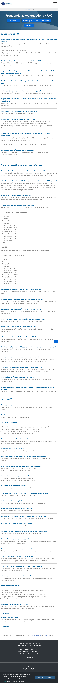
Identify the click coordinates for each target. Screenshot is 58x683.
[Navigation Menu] (55, 3)
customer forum (36, 635)
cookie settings (19, 681)
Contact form (29, 657)
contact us (46, 635)
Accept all (40, 677)
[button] (29, 613)
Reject (50, 677)
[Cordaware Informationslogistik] (6, 4)
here (48, 144)
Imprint (29, 666)
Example (6, 613)
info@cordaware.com (31, 649)
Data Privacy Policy (29, 669)
